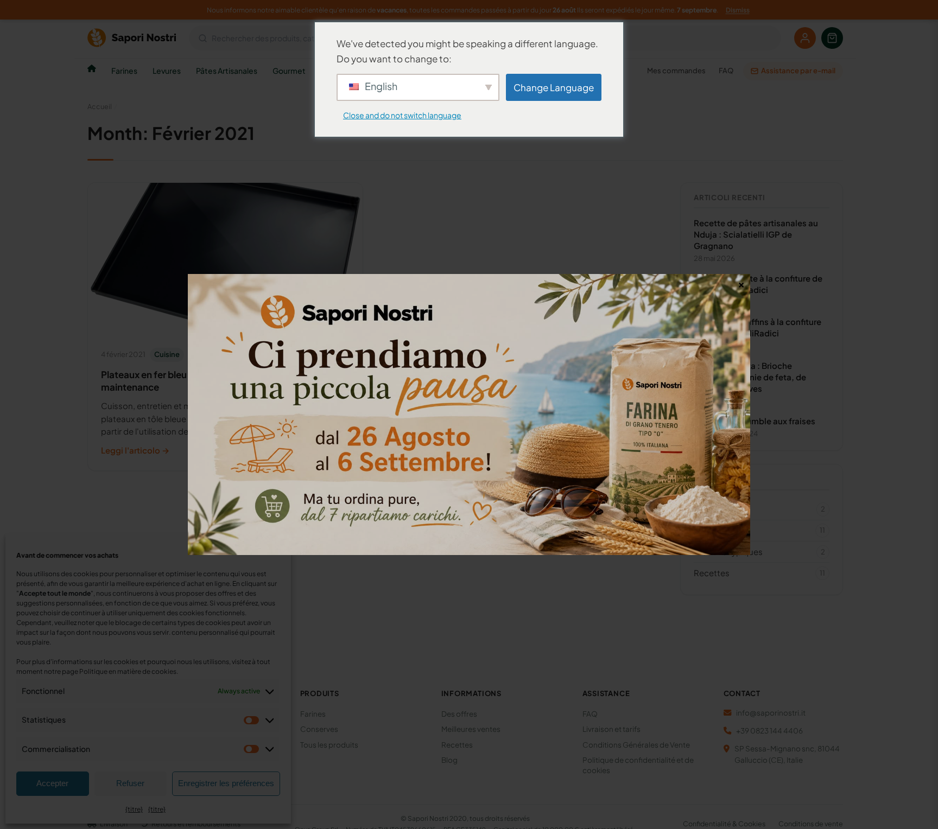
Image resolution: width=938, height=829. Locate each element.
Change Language (554, 87)
